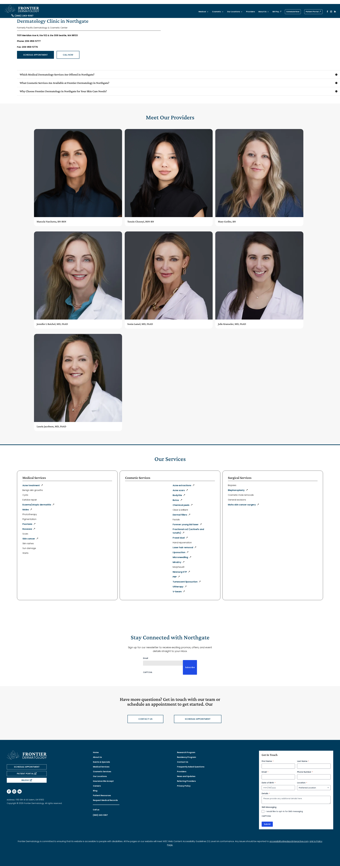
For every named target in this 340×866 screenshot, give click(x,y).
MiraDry (177, 562)
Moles (25, 509)
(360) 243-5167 (24, 15)
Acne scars (179, 490)
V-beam (177, 591)
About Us (262, 12)
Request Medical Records (105, 800)
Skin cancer (28, 538)
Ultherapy (178, 586)
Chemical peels (181, 505)
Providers (250, 12)
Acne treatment (31, 485)
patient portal (25, 773)
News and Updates (186, 776)
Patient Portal (312, 11)
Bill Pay (276, 12)
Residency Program (186, 757)
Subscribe (190, 667)
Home (96, 752)
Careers (97, 786)
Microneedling (180, 557)
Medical (202, 12)
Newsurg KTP (180, 571)
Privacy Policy (183, 786)
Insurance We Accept (103, 781)
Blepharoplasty (236, 490)
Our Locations (233, 12)
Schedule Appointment (35, 54)
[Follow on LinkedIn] (19, 791)
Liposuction (179, 552)
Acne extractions (182, 485)
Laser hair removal (183, 547)
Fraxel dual (179, 537)
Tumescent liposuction (185, 581)
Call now (68, 54)
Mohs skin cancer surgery (242, 504)
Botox (176, 500)
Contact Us (182, 762)
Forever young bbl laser (186, 524)
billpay (25, 780)
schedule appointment (198, 719)
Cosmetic (216, 12)
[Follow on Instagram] (14, 791)
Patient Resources (102, 795)
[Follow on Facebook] (9, 791)
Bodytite (177, 495)
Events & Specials (101, 762)
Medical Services (101, 766)
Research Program (186, 752)
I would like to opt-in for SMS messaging (284, 811)
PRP (175, 576)
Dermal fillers (180, 514)
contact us (145, 719)
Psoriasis (27, 524)
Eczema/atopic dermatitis (36, 504)
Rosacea (27, 529)
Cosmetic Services (102, 771)
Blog (95, 790)
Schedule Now (292, 11)
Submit (267, 824)
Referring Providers (186, 781)
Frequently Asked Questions (190, 766)
